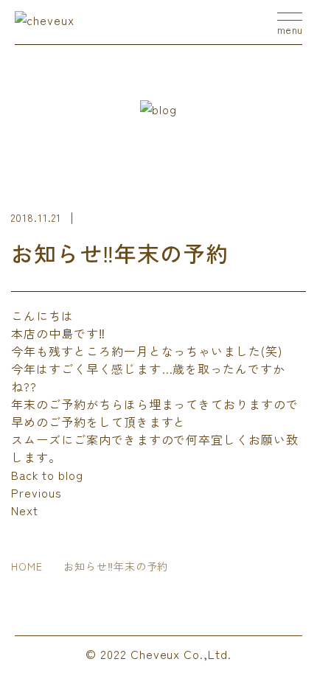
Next (24, 510)
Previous (36, 492)
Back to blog (47, 475)
